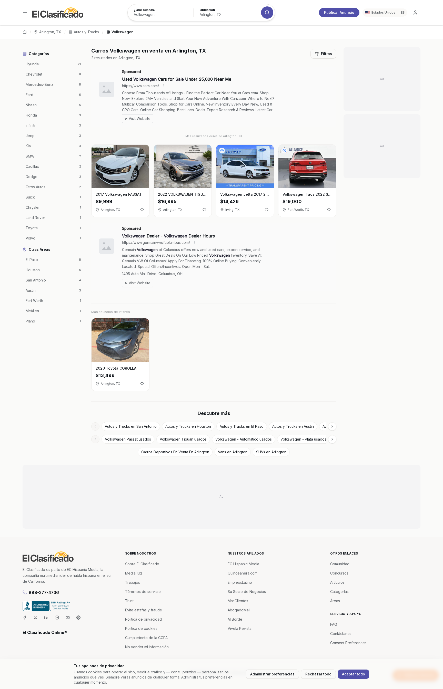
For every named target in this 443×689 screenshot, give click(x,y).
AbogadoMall (239, 610)
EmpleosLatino (240, 582)
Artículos (337, 582)
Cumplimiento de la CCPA (146, 637)
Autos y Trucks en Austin (293, 426)
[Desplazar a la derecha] (332, 426)
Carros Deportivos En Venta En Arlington (175, 452)
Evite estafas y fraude (143, 610)
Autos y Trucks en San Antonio (131, 426)
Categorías (339, 591)
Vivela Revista (239, 628)
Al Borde (235, 619)
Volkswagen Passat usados (128, 439)
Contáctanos (340, 633)
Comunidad (339, 564)
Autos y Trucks (86, 32)
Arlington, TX (50, 32)
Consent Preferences (348, 643)
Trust (129, 601)
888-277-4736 (44, 592)
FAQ (333, 624)
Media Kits (134, 573)
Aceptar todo (353, 674)
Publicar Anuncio (339, 12)
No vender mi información (147, 647)
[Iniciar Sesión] (415, 12)
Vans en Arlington (232, 452)
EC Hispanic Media (243, 564)
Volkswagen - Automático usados (243, 439)
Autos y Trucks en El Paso (242, 426)
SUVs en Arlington (271, 452)
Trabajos (132, 582)
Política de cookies (141, 628)
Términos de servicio (143, 591)
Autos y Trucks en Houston (188, 426)
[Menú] (25, 12)
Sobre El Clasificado (142, 564)
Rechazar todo (318, 674)
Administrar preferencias (272, 674)
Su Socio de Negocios (247, 591)
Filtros (326, 53)
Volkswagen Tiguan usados (183, 439)
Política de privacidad (143, 619)
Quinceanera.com (242, 573)
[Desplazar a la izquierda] (95, 426)
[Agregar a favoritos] (142, 210)
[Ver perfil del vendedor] (222, 150)
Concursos (339, 573)
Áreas (335, 601)
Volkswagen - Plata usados (303, 439)
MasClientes (238, 601)
